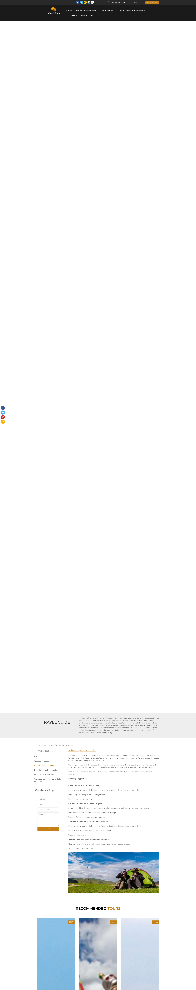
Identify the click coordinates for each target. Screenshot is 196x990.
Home (39, 745)
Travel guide (48, 745)
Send (48, 829)
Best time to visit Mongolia (45, 770)
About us (126, 2)
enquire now (152, 2)
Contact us (136, 2)
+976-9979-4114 (115, 2)
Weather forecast (41, 761)
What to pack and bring (44, 766)
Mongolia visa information (45, 774)
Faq (35, 757)
